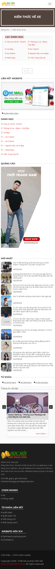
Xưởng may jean (11, 113)
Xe (4, 495)
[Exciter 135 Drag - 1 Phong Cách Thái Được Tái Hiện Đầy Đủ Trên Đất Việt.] (26, 405)
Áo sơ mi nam (10, 382)
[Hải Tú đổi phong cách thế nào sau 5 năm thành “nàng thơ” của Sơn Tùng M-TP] (6, 268)
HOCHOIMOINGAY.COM (13, 564)
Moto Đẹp (11, 58)
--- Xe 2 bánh (8, 141)
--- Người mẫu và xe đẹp (13, 145)
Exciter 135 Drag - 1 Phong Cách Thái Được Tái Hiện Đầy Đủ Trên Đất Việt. (27, 416)
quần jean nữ (9, 515)
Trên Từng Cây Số (37, 58)
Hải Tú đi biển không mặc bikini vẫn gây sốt (32, 296)
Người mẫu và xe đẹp (39, 53)
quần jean (8, 512)
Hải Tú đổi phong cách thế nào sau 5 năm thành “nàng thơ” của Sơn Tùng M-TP (31, 264)
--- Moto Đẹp (8, 150)
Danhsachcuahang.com (14, 536)
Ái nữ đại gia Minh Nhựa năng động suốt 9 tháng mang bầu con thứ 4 (31, 342)
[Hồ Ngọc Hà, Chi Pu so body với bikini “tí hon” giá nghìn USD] (6, 335)
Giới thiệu (6, 555)
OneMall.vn (8, 539)
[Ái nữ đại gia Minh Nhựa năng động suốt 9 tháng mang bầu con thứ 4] (6, 347)
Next (51, 407)
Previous (4, 407)
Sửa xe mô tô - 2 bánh (16, 42)
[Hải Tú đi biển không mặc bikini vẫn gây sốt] (6, 302)
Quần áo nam (42, 382)
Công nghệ (8, 498)
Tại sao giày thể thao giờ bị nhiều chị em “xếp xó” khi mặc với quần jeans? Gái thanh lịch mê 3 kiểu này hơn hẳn (33, 366)
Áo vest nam (26, 382)
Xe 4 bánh (34, 49)
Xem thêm (41, 434)
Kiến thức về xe (19, 30)
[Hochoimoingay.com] (8, 4)
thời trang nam (10, 522)
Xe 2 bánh (11, 53)
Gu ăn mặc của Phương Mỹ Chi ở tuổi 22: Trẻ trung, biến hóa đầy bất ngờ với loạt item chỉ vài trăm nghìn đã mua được (32, 309)
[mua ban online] (27, 96)
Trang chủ (5, 30)
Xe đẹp (10, 49)
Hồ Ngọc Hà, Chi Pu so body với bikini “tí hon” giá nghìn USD (32, 331)
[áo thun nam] (21, 207)
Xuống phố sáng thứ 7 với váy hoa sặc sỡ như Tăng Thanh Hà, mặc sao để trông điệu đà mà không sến (33, 276)
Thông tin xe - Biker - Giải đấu (16, 128)
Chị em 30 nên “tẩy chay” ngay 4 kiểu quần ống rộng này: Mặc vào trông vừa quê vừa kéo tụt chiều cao (32, 321)
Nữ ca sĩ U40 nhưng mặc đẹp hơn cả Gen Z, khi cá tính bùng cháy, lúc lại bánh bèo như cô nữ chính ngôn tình (33, 287)
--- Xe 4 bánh (8, 137)
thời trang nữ (9, 519)
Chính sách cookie (22, 555)
